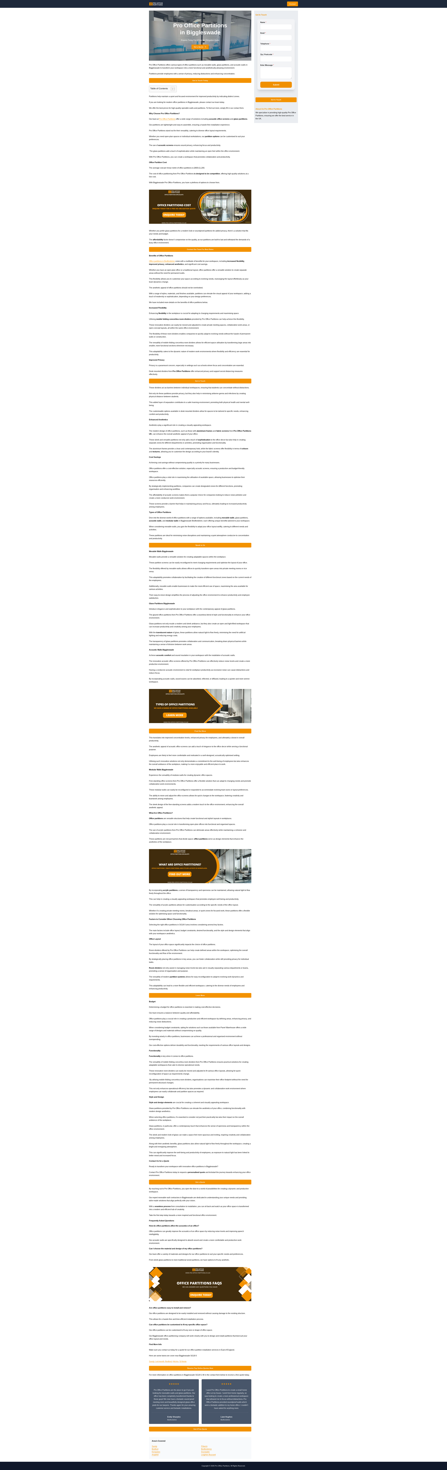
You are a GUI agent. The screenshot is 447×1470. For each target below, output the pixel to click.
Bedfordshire (206, 1449)
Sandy (151, 1361)
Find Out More (200, 731)
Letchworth (159, 1361)
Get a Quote (198, 47)
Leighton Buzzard (208, 1455)
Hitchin (175, 1361)
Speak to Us (200, 545)
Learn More (200, 995)
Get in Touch (200, 381)
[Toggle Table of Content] (171, 89)
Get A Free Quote (200, 1429)
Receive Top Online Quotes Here (200, 1368)
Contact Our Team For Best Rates (200, 249)
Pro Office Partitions (167, 119)
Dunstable (205, 1452)
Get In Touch (276, 100)
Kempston (156, 1452)
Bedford (168, 1361)
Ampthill (155, 1455)
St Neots (182, 1361)
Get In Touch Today (200, 80)
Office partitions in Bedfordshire (162, 261)
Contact (292, 4)
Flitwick (204, 1446)
